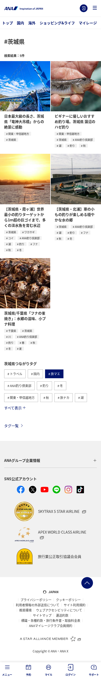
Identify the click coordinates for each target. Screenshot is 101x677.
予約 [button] (28, 674)
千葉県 (12, 331)
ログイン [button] (71, 674)
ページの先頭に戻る (87, 583)
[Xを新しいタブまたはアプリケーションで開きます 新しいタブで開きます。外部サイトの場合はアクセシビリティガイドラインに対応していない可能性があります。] (33, 489)
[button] (95, 8)
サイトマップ (42, 615)
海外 (31, 22)
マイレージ (88, 22)
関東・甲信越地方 (18, 134)
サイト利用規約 (74, 605)
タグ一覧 (11, 425)
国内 (20, 22)
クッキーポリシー (68, 599)
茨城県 (12, 140)
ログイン (84, 8)
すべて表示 (13, 407)
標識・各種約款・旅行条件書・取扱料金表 (50, 620)
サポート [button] (94, 674)
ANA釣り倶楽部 (84, 140)
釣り (72, 146)
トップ (7, 22)
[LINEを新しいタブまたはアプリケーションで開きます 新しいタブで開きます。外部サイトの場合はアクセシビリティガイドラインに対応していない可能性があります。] (56, 489)
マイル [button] (48, 674)
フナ (35, 244)
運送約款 (62, 615)
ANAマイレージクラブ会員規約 (50, 625)
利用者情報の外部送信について (37, 605)
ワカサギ (29, 232)
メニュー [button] (7, 674)
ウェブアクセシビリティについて (59, 610)
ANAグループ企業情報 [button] (22, 460)
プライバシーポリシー (36, 599)
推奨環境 (25, 610)
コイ (10, 238)
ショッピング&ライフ (57, 22)
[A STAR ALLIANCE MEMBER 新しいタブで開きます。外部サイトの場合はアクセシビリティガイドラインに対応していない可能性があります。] (50, 638)
